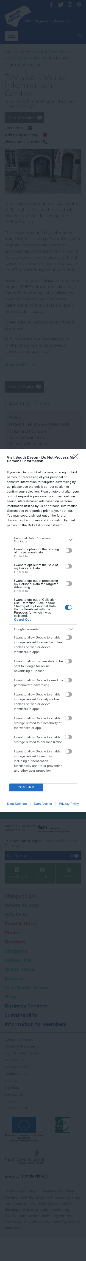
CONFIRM (26, 787)
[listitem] (43, 539)
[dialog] (43, 630)
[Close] (77, 457)
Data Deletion (17, 804)
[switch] (68, 550)
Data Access (43, 804)
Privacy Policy (69, 804)
